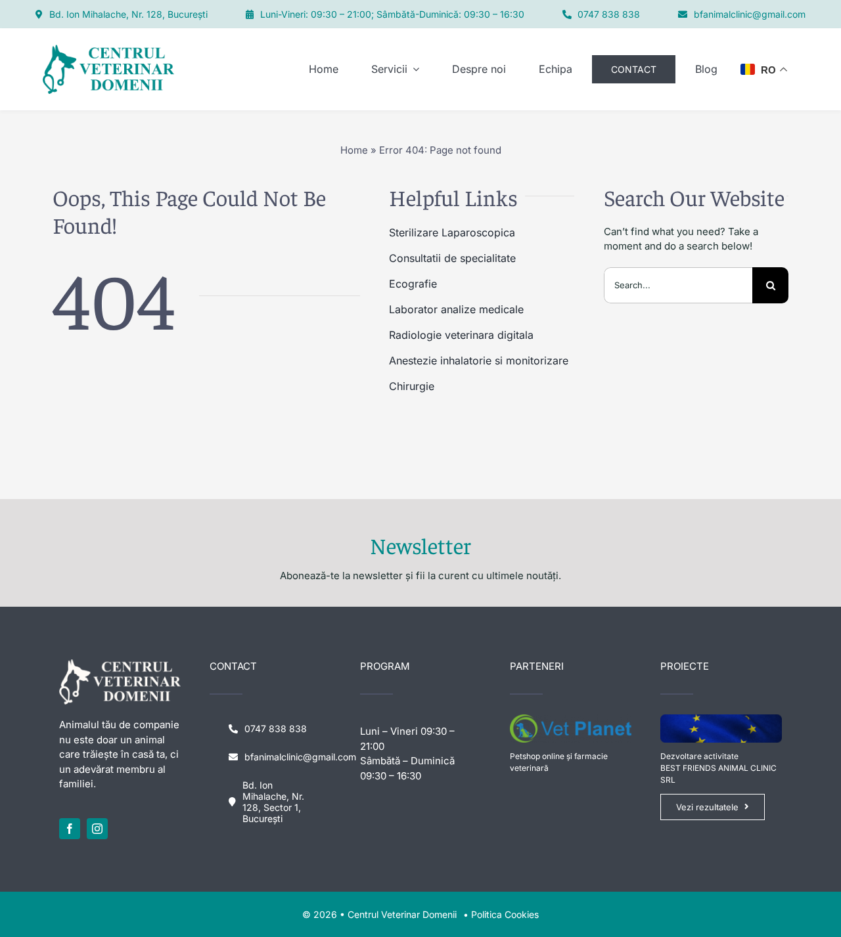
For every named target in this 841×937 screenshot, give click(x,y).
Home (354, 150)
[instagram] (97, 828)
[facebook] (69, 828)
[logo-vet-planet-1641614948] (570, 719)
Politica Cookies (505, 914)
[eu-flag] (721, 719)
